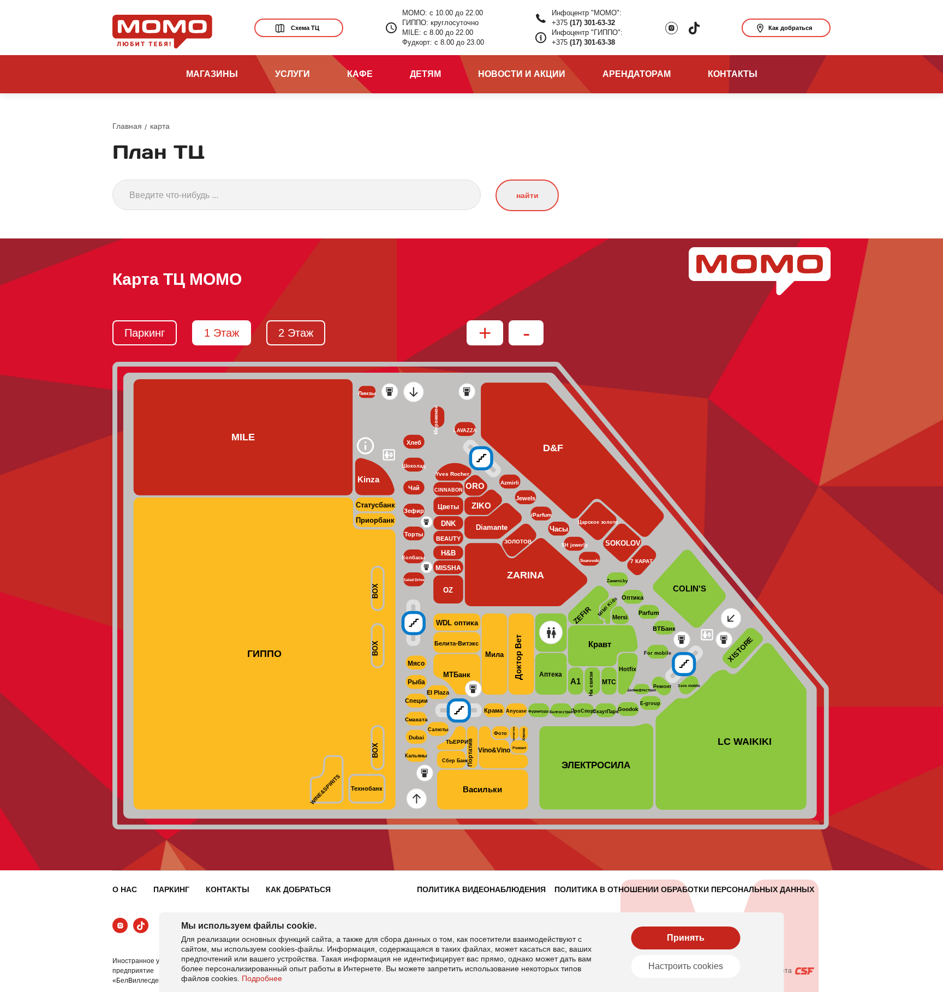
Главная (127, 126)
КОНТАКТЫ (227, 889)
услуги (292, 74)
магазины (212, 74)
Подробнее (262, 978)
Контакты (732, 74)
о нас (124, 889)
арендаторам (636, 74)
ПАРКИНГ (171, 889)
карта (160, 126)
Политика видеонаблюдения (481, 889)
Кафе (360, 74)
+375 (583, 23)
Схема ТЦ (305, 28)
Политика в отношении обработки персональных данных (684, 889)
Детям (425, 74)
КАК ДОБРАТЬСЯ (298, 889)
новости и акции (521, 74)
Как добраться (790, 28)
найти (527, 195)
